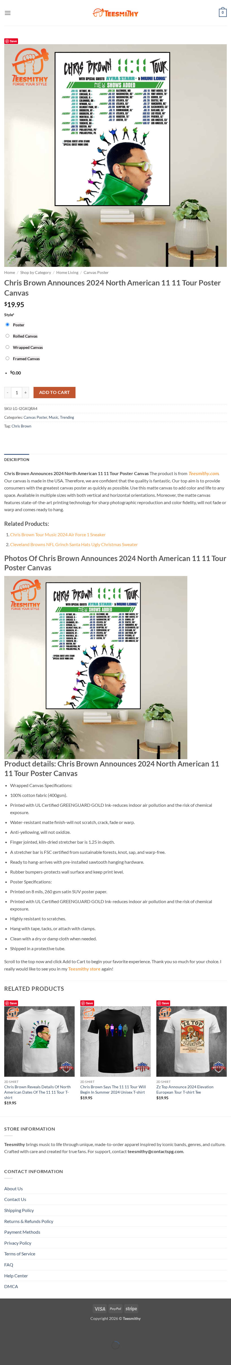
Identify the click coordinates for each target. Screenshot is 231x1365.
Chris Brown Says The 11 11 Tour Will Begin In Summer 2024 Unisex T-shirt (113, 1089)
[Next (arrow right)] (21, 1355)
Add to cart (54, 392)
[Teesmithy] (115, 13)
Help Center (16, 1275)
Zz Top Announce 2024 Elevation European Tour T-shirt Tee (185, 1089)
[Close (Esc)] (54, 1331)
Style (9, 314)
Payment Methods (22, 1232)
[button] (7, 13)
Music (53, 417)
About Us (13, 1188)
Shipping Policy (19, 1210)
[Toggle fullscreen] (21, 1331)
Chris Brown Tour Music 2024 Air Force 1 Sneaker (58, 534)
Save (13, 41)
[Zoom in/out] (5, 1331)
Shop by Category (35, 272)
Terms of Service (19, 1253)
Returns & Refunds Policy (28, 1221)
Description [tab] (16, 459)
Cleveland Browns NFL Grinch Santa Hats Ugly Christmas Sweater (74, 544)
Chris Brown (21, 426)
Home (9, 272)
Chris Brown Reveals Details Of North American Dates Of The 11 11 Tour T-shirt (37, 1092)
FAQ (8, 1264)
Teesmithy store (84, 968)
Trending (67, 417)
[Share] (37, 1331)
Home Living (67, 272)
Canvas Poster (96, 272)
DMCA (11, 1286)
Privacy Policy (17, 1243)
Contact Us (15, 1199)
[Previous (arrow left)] (5, 1355)
